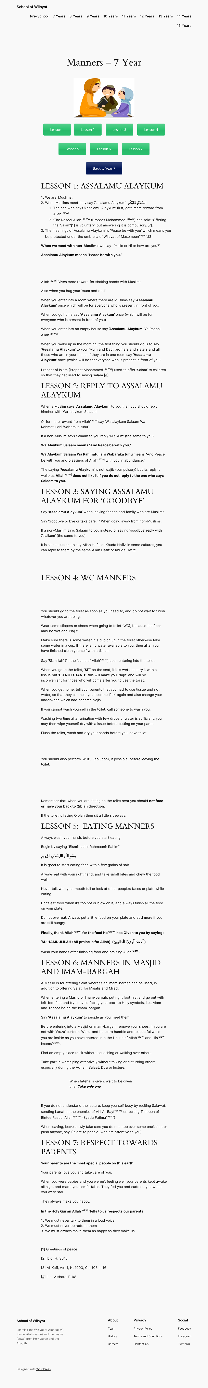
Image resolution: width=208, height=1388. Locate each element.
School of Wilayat (32, 7)
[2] (149, 225)
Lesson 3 (119, 129)
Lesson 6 (104, 148)
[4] (106, 375)
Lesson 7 (136, 148)
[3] (150, 237)
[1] (73, 225)
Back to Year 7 (104, 168)
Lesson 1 (57, 129)
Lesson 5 (72, 148)
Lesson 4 (151, 129)
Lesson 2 (88, 129)
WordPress (43, 1369)
